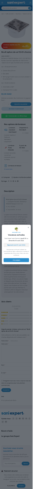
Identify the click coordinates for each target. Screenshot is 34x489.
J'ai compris (16, 260)
